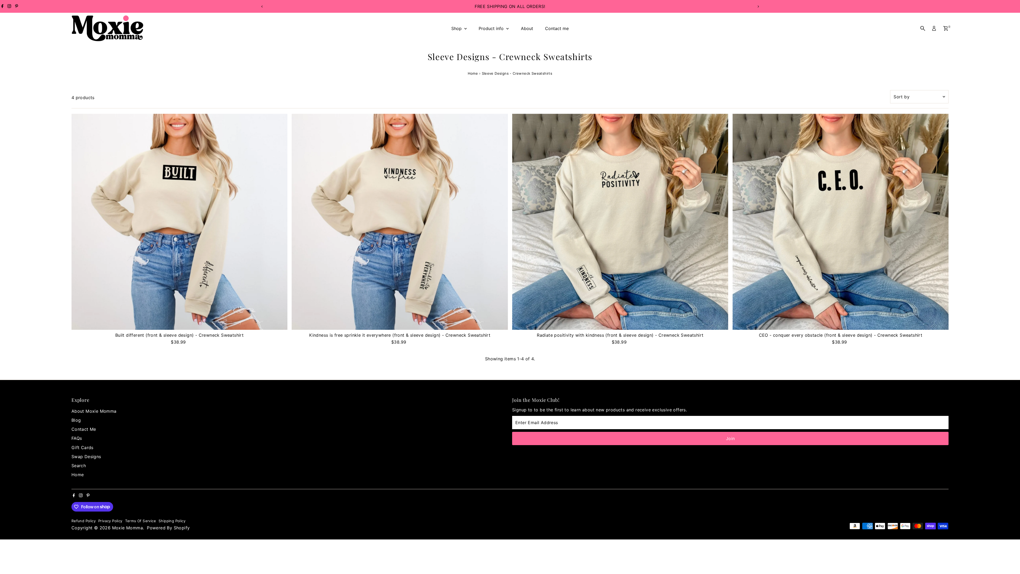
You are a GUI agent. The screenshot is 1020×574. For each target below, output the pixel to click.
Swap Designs (86, 456)
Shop (457, 28)
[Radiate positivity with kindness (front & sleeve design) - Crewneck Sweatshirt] (620, 222)
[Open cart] (946, 28)
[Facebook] (2, 6)
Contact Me (83, 429)
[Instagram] (9, 6)
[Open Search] (922, 28)
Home (473, 73)
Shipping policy (172, 521)
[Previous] (262, 6)
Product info (492, 28)
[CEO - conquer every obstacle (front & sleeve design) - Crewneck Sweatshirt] (841, 222)
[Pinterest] (16, 6)
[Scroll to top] (1009, 559)
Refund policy (83, 521)
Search (78, 465)
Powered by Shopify (168, 527)
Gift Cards (82, 447)
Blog (76, 420)
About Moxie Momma (94, 411)
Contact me (557, 28)
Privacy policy (110, 521)
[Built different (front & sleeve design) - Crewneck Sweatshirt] (179, 222)
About (527, 28)
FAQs (76, 438)
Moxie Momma (127, 527)
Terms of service (140, 521)
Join (730, 438)
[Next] (758, 6)
